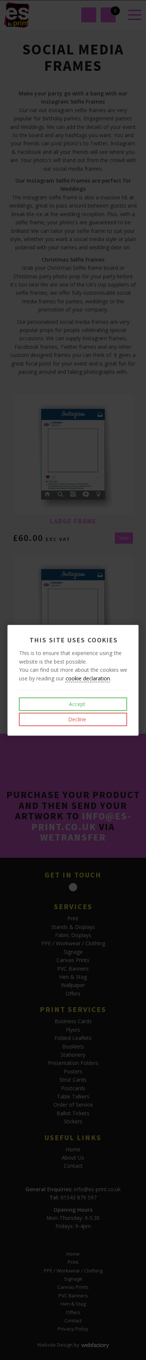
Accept (76, 704)
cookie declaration (88, 677)
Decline (76, 719)
